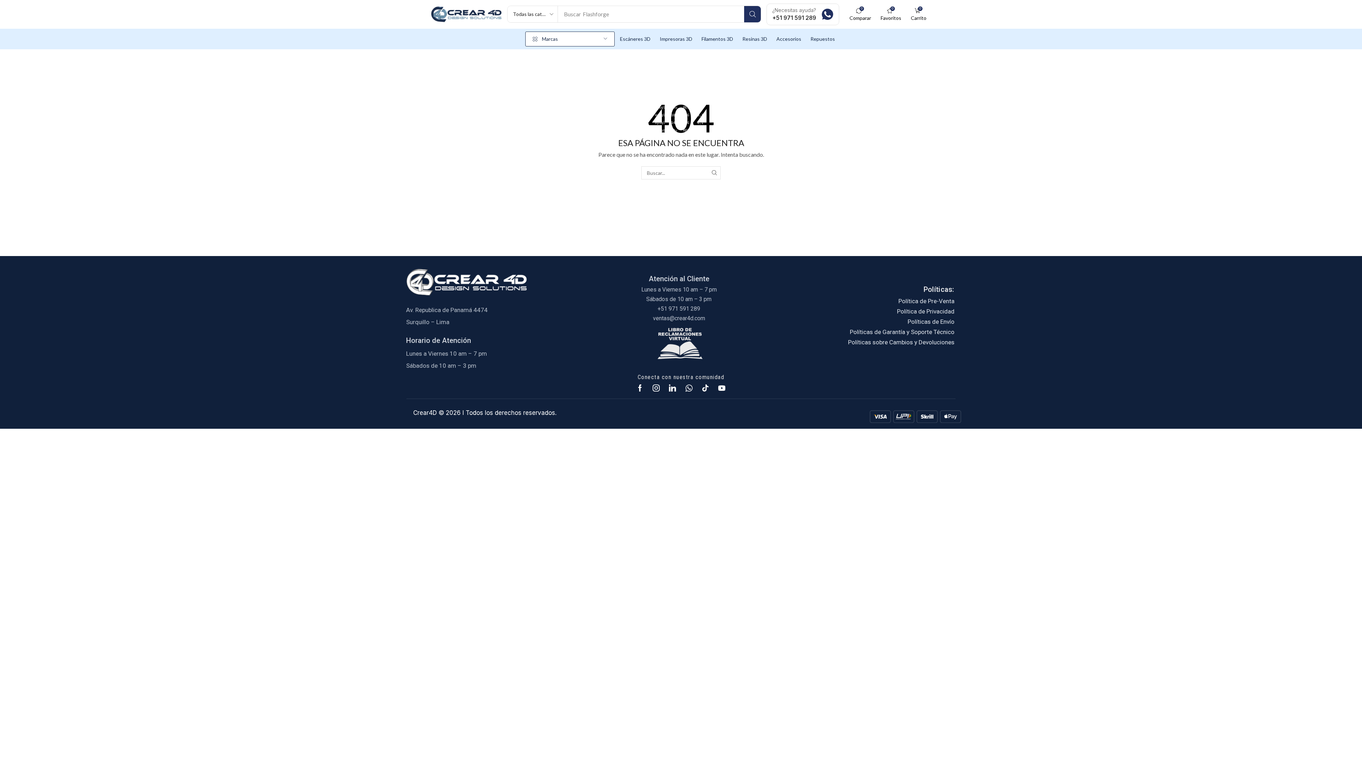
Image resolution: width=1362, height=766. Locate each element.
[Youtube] (721, 388)
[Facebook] (640, 388)
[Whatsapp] (689, 388)
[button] (860, 14)
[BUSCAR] (714, 172)
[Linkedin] (672, 388)
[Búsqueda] (752, 14)
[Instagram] (656, 388)
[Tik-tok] (705, 388)
